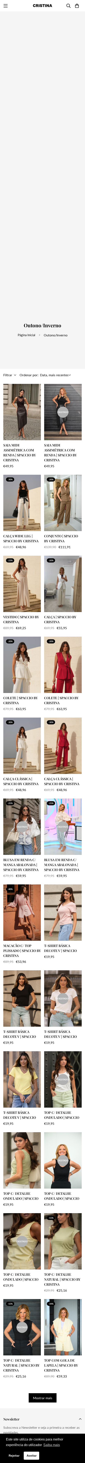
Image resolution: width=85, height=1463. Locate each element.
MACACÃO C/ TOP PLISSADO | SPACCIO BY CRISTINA (22, 950)
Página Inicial (26, 335)
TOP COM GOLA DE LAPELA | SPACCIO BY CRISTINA (61, 1365)
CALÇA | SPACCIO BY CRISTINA (60, 619)
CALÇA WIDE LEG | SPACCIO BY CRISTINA (20, 538)
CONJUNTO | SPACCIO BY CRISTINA (61, 538)
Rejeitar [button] (14, 1455)
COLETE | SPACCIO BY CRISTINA (20, 700)
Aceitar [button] (32, 1455)
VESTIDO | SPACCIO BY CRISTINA (21, 619)
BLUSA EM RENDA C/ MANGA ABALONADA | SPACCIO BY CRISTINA (20, 865)
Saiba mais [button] (51, 1445)
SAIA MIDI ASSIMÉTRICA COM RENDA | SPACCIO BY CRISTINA (19, 452)
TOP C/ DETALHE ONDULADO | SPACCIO (61, 1115)
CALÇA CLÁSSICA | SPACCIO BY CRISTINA (20, 781)
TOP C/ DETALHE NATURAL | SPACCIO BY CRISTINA (62, 1279)
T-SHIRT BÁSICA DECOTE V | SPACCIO (60, 948)
